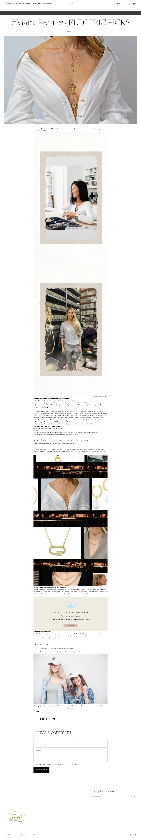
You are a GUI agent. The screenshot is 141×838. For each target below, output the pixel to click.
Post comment (41, 770)
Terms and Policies (33, 835)
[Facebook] (131, 835)
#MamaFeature (76, 706)
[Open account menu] (129, 3)
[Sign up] (135, 796)
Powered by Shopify (19, 835)
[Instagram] (135, 835)
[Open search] (124, 3)
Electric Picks (42, 131)
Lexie (11, 835)
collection (102, 706)
